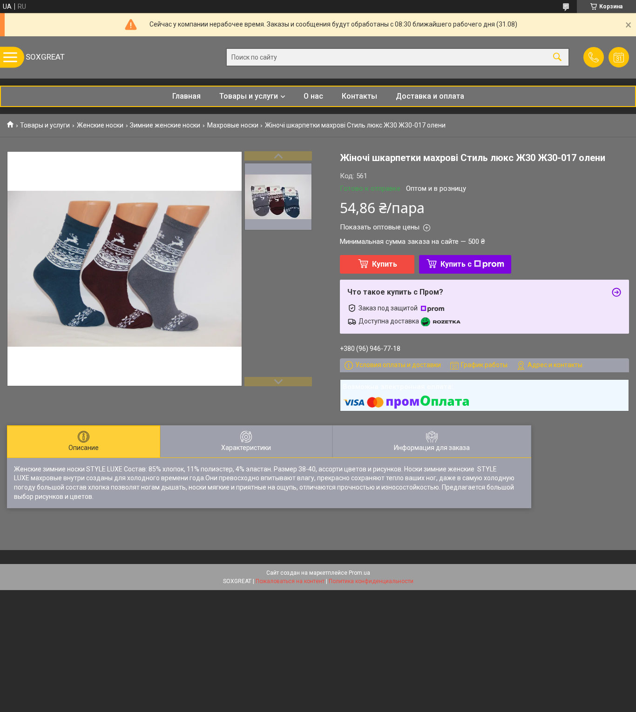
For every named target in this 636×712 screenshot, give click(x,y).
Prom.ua (359, 573)
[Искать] (557, 57)
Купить (384, 264)
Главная (186, 96)
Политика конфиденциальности (371, 581)
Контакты (359, 96)
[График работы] (619, 57)
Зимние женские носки (165, 125)
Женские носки (100, 125)
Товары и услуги (248, 96)
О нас (313, 96)
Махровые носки (232, 125)
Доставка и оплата (430, 96)
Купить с (456, 264)
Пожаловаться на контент (290, 581)
